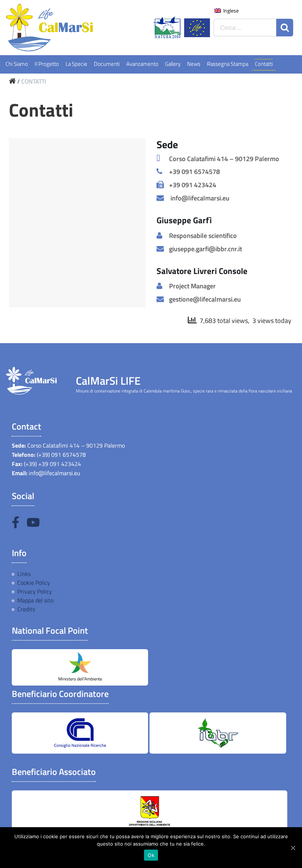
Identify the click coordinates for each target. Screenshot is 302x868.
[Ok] (292, 847)
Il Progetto (47, 64)
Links (24, 573)
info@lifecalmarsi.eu (199, 198)
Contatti (264, 64)
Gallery (172, 64)
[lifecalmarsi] (63, 27)
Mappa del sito (35, 600)
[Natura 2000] (166, 27)
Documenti (107, 64)
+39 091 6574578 (194, 172)
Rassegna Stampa (227, 64)
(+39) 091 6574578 (60, 454)
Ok (151, 855)
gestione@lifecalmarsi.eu (205, 299)
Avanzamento (142, 64)
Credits (26, 609)
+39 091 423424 (192, 185)
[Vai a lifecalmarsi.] (12, 81)
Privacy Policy (34, 591)
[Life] (197, 27)
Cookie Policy (33, 582)
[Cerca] (284, 27)
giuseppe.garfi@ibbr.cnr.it (205, 249)
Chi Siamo (17, 64)
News (193, 64)
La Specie (76, 64)
